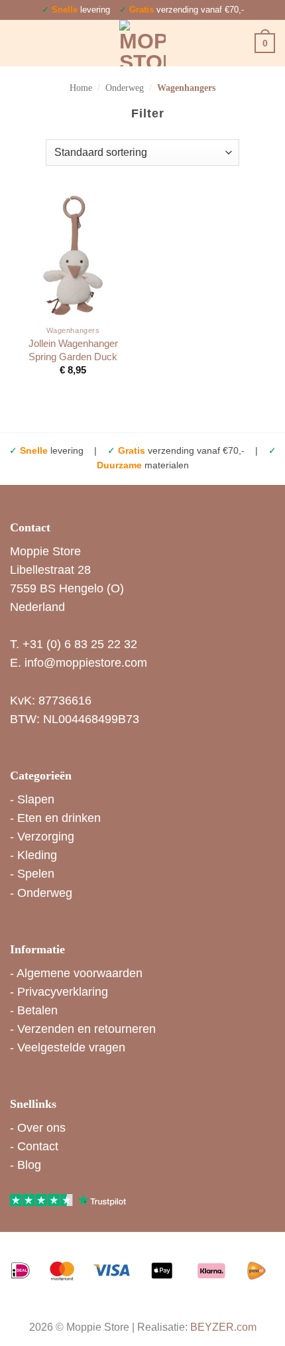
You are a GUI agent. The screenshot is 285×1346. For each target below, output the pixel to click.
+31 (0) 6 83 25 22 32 (80, 644)
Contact (37, 1146)
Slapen (35, 799)
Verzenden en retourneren (86, 1029)
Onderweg (124, 88)
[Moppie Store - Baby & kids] (143, 43)
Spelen (35, 873)
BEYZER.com (223, 1327)
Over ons (41, 1127)
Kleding (37, 855)
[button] (19, 43)
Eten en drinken (59, 818)
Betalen (37, 1010)
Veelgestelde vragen (71, 1047)
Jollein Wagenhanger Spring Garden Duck (73, 350)
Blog (29, 1165)
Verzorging (45, 836)
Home (81, 88)
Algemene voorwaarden (79, 973)
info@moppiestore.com (86, 662)
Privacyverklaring (62, 991)
